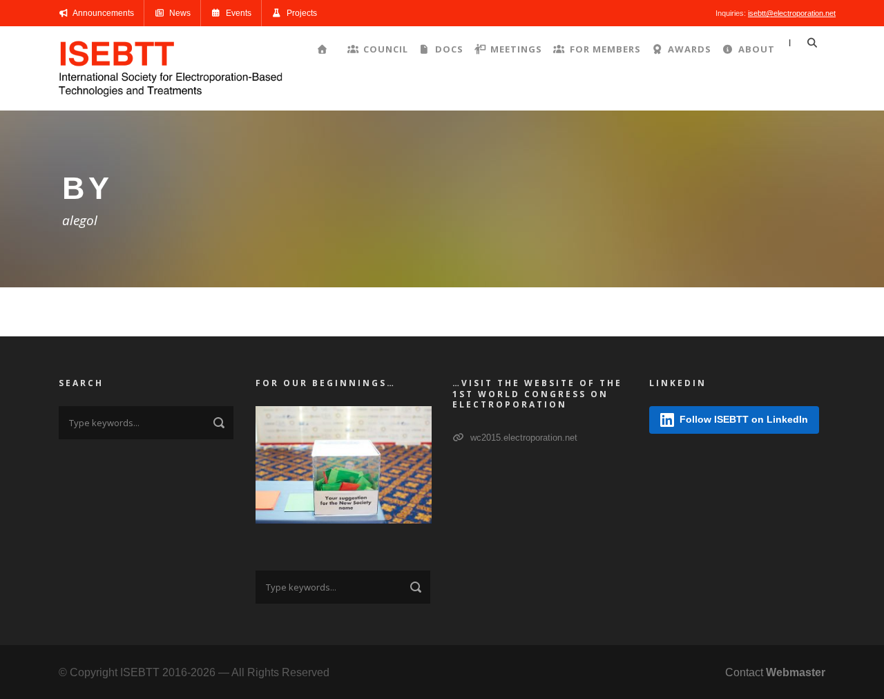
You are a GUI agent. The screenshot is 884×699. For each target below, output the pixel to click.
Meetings (516, 49)
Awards (689, 49)
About (756, 49)
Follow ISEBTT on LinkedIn (744, 419)
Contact (775, 672)
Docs (449, 49)
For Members (605, 49)
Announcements (102, 13)
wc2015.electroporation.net (522, 437)
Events (237, 13)
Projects (301, 13)
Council (385, 49)
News (179, 13)
